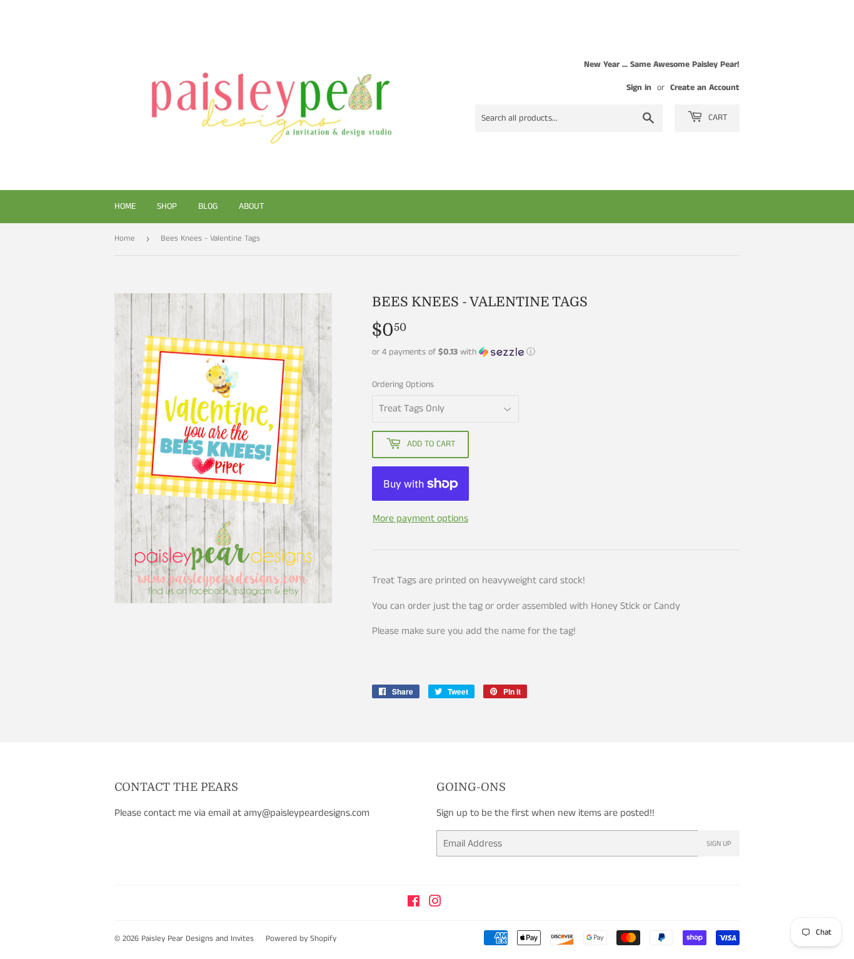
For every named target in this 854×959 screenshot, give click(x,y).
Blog (208, 206)
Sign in (638, 88)
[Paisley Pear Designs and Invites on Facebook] (413, 903)
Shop (167, 206)
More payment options (420, 518)
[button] (556, 352)
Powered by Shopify (301, 939)
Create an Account (705, 88)
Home (125, 206)
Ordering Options (403, 384)
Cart (716, 117)
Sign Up (718, 843)
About (251, 206)
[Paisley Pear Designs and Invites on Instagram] (435, 903)
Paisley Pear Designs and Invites (197, 939)
